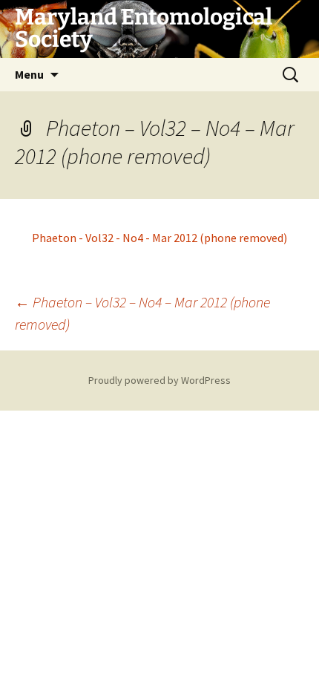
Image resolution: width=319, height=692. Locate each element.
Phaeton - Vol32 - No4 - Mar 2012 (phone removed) (159, 237)
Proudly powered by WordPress (159, 380)
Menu (29, 74)
